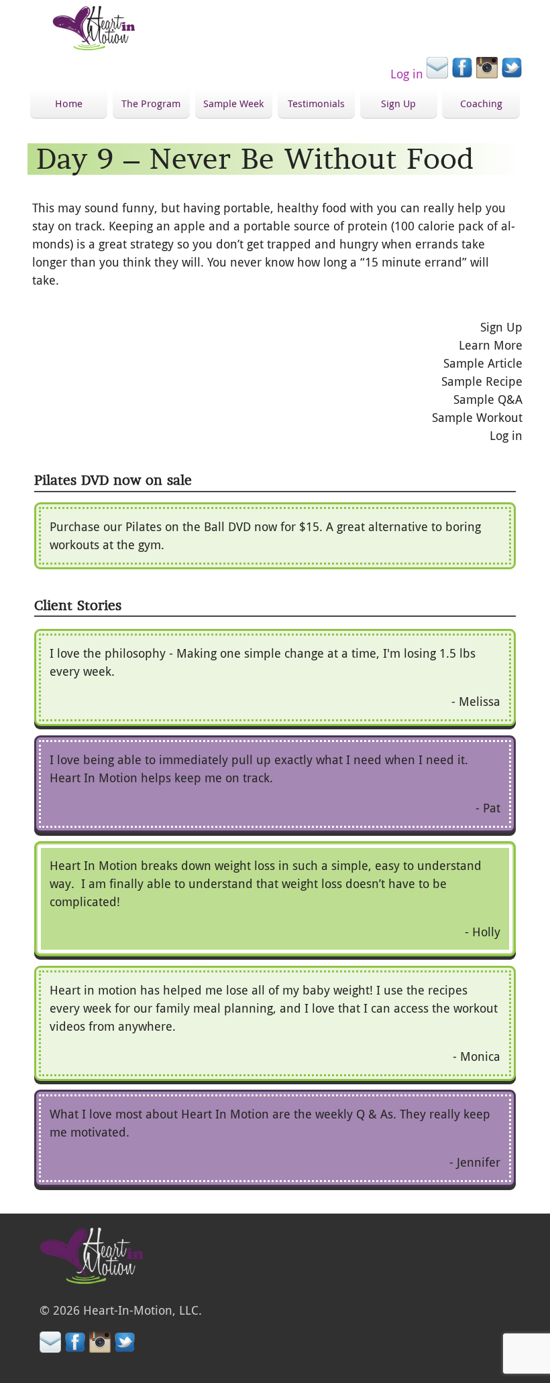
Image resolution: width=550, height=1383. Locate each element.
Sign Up (398, 103)
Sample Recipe (481, 381)
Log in (406, 74)
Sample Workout (477, 417)
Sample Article (482, 363)
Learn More (490, 345)
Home (68, 103)
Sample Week (233, 103)
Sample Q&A (487, 399)
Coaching (481, 103)
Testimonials (316, 103)
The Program (150, 103)
